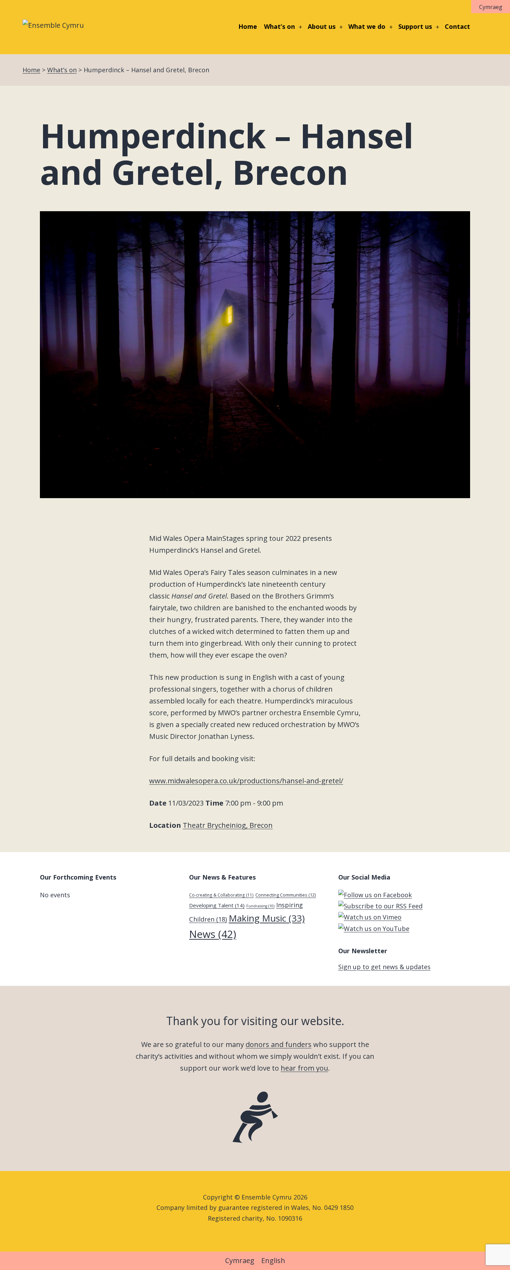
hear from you (304, 1068)
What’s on (279, 26)
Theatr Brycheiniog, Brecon (228, 825)
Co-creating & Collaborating (221, 895)
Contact (457, 26)
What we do (366, 26)
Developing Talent (217, 905)
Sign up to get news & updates (384, 967)
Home (247, 26)
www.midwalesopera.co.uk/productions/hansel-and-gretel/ (246, 780)
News (212, 934)
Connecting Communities (285, 895)
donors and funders (279, 1044)
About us (321, 26)
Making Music (267, 918)
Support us (415, 26)
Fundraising (260, 906)
